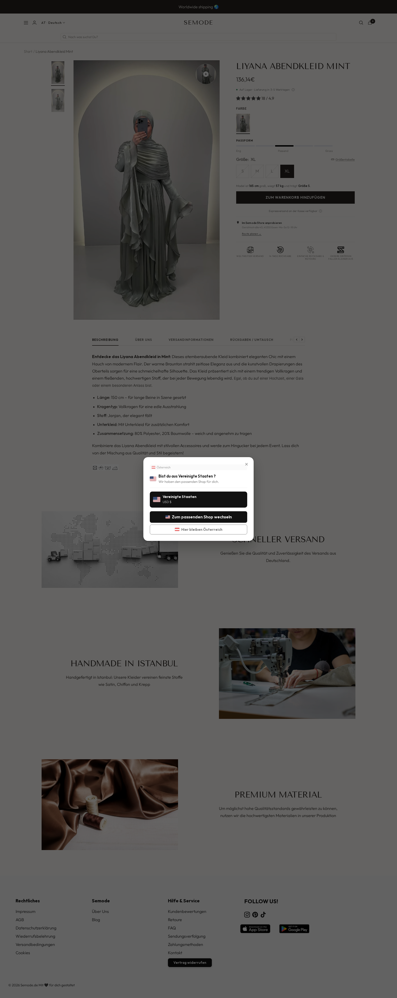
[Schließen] (246, 464)
